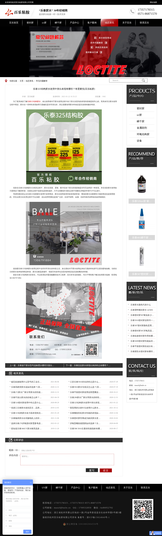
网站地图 (153, 2)
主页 (21, 81)
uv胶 (44, 22)
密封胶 (30, 22)
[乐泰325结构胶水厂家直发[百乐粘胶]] (64, 147)
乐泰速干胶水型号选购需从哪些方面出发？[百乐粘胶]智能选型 (35, 365)
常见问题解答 (41, 81)
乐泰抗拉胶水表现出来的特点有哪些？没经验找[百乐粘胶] (92, 365)
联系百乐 (144, 22)
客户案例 (92, 22)
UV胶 (44, 487)
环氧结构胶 (143, 134)
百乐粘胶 (51, 275)
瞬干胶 (58, 22)
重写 (92, 470)
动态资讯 (109, 22)
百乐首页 (13, 22)
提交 (106, 470)
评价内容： (14, 455)
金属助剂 (142, 127)
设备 (139, 140)
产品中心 (74, 22)
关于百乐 (126, 22)
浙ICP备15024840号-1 (98, 517)
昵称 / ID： (14, 450)
